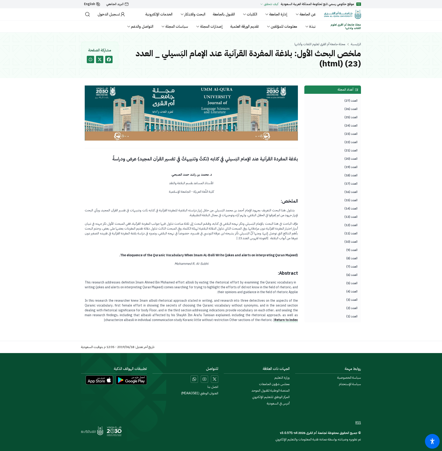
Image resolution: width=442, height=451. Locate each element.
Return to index (286, 320)
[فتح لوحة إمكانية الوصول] (432, 441)
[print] (90, 59)
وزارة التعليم (282, 377)
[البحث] (87, 14)
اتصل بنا (212, 387)
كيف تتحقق (271, 4)
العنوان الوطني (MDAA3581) (199, 393)
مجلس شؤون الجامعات (274, 384)
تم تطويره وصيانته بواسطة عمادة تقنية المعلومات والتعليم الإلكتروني (318, 439)
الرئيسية (356, 44)
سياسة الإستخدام (350, 384)
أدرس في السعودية (278, 403)
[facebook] (109, 59)
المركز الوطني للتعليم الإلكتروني (271, 397)
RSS (358, 423)
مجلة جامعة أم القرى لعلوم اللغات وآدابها (319, 44)
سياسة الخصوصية (349, 377)
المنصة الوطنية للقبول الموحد (271, 390)
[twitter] (99, 59)
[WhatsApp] (194, 379)
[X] (214, 379)
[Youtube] (204, 379)
